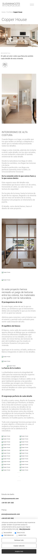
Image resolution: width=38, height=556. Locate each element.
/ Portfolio (9, 12)
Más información (24, 529)
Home (3, 12)
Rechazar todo (19, 540)
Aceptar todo (19, 551)
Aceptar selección (19, 546)
